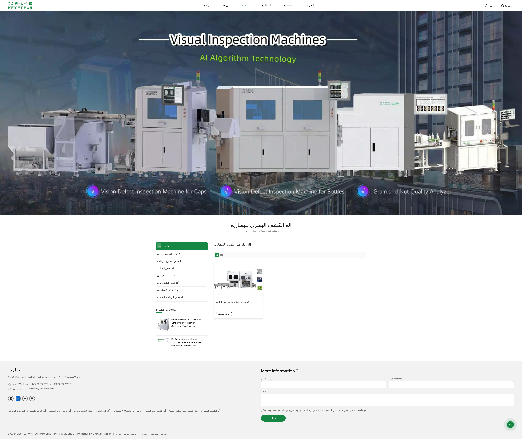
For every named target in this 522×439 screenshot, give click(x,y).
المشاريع (266, 5)
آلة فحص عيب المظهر (60, 410)
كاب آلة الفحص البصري (168, 254)
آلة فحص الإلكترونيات (167, 282)
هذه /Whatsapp (395, 379)
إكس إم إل (143, 434)
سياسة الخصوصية (159, 434)
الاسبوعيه (288, 5)
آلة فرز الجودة (102, 410)
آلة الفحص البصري (36, 410)
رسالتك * (264, 391)
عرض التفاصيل (224, 314)
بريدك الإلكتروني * (268, 379)
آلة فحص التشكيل (166, 275)
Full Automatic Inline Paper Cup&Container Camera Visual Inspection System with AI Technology (186, 342)
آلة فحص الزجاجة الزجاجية (170, 297)
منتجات (245, 5)
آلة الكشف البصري (210, 410)
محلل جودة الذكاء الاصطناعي (171, 290)
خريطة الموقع (130, 434)
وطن (206, 5)
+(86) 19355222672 (40, 384)
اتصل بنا (310, 5)
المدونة (119, 434)
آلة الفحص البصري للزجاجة (170, 261)
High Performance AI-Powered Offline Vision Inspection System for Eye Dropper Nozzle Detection (186, 323)
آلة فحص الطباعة (165, 268)
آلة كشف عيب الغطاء (155, 410)
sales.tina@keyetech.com (41, 389)
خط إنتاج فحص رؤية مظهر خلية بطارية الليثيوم (236, 302)
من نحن (225, 5)
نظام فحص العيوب (83, 410)
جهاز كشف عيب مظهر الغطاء (183, 410)
